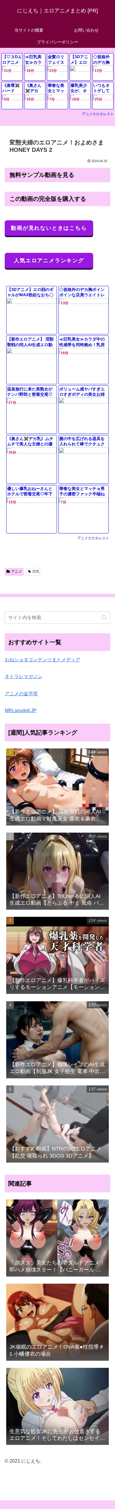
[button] (104, 617)
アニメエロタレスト (98, 114)
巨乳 (36, 571)
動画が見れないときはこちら (49, 228)
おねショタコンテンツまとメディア (42, 659)
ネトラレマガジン (23, 676)
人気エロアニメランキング (49, 260)
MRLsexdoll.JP (21, 710)
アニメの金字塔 (21, 693)
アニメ (16, 571)
